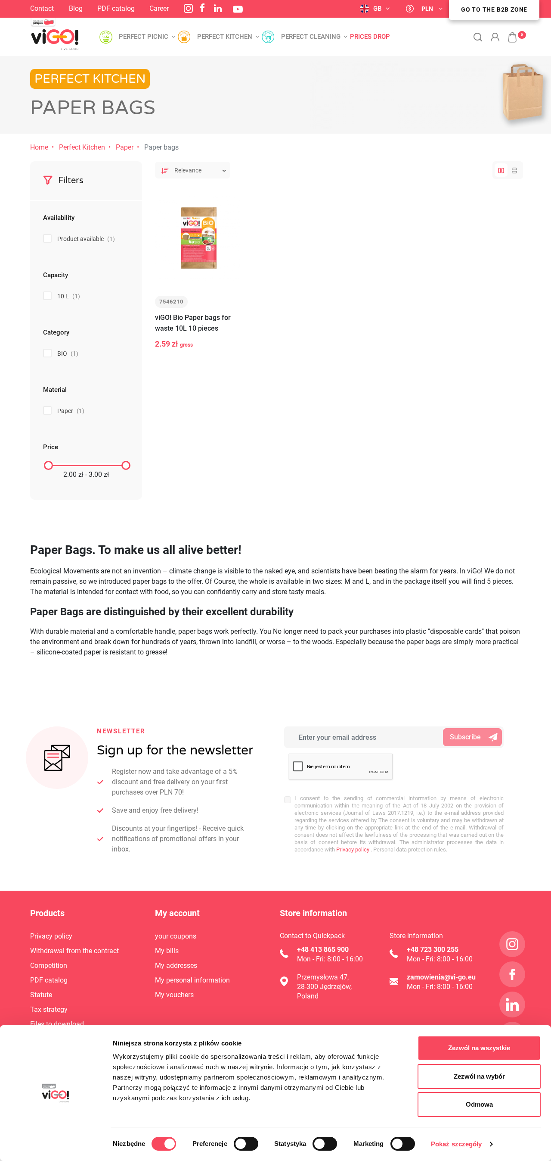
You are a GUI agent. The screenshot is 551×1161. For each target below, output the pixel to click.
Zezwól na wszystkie (479, 1047)
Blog (76, 8)
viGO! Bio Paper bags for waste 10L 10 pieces (193, 322)
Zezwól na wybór (479, 1076)
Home (39, 147)
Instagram (188, 8)
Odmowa (479, 1104)
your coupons (175, 936)
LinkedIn (218, 8)
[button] (508, 32)
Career (159, 8)
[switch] (246, 1144)
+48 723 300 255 (432, 949)
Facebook (202, 7)
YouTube (238, 9)
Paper (124, 147)
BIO (67, 353)
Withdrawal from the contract (74, 951)
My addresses (176, 965)
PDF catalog (116, 8)
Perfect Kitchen (82, 147)
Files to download (57, 1024)
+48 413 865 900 (323, 949)
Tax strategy (49, 1009)
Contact (42, 8)
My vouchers (174, 995)
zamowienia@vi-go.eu (441, 977)
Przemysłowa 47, (323, 977)
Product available (86, 238)
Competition (48, 965)
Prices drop (370, 37)
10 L (68, 296)
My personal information (192, 980)
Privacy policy (352, 849)
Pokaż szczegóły (456, 1144)
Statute (41, 995)
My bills (167, 951)
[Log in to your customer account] (495, 37)
